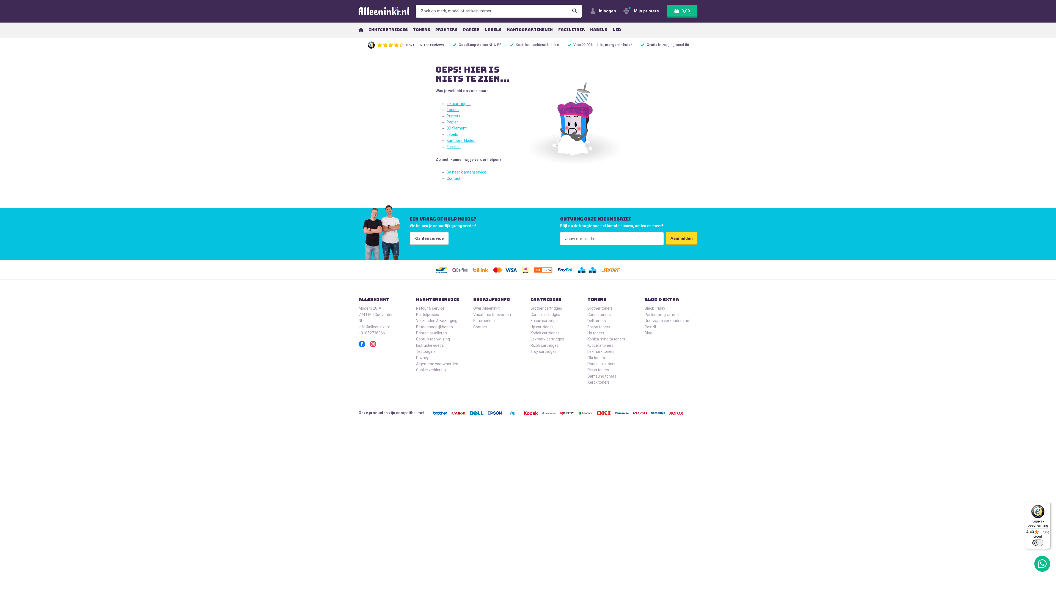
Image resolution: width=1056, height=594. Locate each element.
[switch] (1037, 543)
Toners (453, 110)
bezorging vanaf (668, 45)
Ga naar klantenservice (466, 172)
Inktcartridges (459, 103)
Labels (452, 134)
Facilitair (454, 147)
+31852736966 (372, 333)
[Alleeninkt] (384, 11)
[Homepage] (361, 30)
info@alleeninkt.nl (374, 327)
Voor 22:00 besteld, (602, 45)
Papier (452, 122)
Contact (453, 178)
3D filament (457, 128)
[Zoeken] (575, 11)
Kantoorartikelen (461, 140)
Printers (453, 116)
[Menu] (1047, 505)
